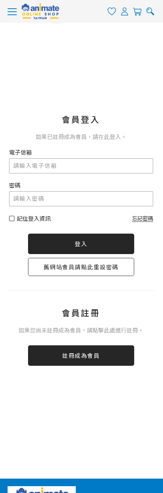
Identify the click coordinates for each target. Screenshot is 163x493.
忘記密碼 (142, 218)
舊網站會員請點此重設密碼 (81, 267)
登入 (81, 244)
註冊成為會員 (81, 356)
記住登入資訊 (34, 218)
